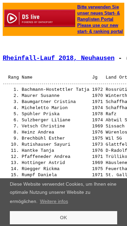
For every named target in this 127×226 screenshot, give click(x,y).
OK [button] (63, 217)
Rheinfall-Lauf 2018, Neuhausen (58, 58)
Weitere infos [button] (54, 201)
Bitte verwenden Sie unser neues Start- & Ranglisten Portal (98, 13)
